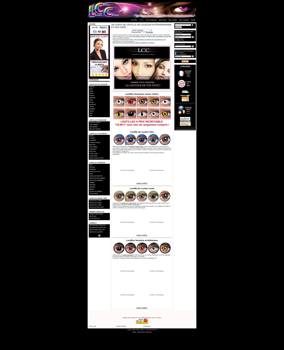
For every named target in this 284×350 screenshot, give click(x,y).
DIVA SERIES (93, 127)
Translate (149, 32)
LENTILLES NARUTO (95, 176)
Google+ (142, 1)
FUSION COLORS (94, 142)
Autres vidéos (142, 183)
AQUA (91, 91)
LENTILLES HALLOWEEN (97, 178)
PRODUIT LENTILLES (96, 212)
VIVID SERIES (93, 124)
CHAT (91, 174)
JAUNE (91, 106)
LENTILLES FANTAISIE (97, 162)
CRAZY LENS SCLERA (96, 158)
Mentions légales (121, 326)
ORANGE (92, 109)
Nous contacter (184, 20)
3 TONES (92, 138)
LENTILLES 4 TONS (95, 205)
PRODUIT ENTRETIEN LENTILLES (96, 215)
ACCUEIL (134, 20)
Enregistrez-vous (179, 40)
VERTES (92, 87)
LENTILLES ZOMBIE (95, 191)
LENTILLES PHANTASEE (97, 120)
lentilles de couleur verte (128, 203)
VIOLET (91, 111)
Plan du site (93, 326)
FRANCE (92, 167)
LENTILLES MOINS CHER (98, 198)
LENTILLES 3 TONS (95, 203)
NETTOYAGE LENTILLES (97, 230)
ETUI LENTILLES (94, 218)
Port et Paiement (151, 20)
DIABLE (91, 189)
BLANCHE (92, 104)
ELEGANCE (93, 149)
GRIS (91, 113)
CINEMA (92, 182)
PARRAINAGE (94, 80)
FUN (90, 165)
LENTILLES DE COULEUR (98, 84)
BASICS (91, 136)
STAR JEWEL (93, 147)
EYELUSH (92, 151)
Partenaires (147, 326)
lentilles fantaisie (128, 255)
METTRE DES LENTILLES (97, 225)
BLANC (91, 102)
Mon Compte (173, 20)
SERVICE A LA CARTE (96, 232)
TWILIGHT (92, 185)
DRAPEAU (92, 169)
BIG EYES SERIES (95, 129)
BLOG (193, 20)
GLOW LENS (93, 156)
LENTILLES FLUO (94, 171)
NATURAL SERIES (95, 122)
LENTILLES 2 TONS (95, 200)
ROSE (91, 93)
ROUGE (91, 95)
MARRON (92, 98)
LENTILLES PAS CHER (96, 207)
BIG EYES (92, 145)
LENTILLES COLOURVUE (98, 133)
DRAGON (92, 187)
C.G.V (141, 20)
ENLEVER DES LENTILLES (97, 227)
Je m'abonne (180, 52)
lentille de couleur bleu (136, 146)
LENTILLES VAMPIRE (96, 180)
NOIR (91, 100)
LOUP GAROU (93, 193)
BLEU (91, 89)
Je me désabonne (182, 54)
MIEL (90, 115)
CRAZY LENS (93, 153)
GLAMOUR (92, 140)
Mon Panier (162, 20)
